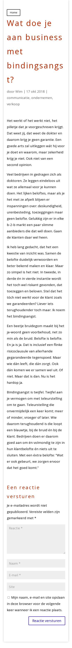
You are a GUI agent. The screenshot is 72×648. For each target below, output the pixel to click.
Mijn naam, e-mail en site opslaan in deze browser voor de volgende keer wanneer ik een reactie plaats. (36, 603)
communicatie (18, 97)
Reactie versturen (46, 620)
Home (13, 12)
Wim (19, 91)
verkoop (13, 104)
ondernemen (41, 97)
